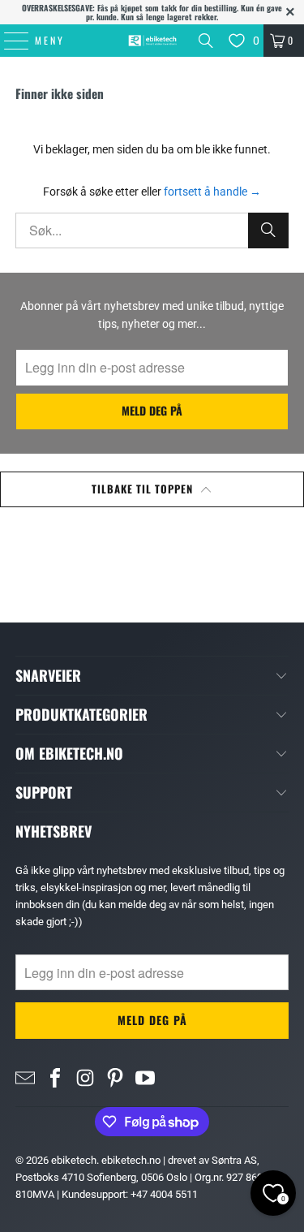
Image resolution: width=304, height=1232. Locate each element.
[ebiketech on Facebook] (55, 1077)
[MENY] (8, 40)
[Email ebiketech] (25, 1077)
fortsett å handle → (212, 191)
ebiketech (73, 1160)
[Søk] (206, 40)
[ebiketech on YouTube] (145, 1077)
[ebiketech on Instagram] (85, 1077)
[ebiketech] (152, 40)
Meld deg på (152, 410)
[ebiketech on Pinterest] (115, 1077)
